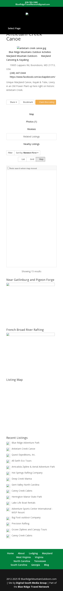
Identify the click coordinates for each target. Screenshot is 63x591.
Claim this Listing (46, 102)
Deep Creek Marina (22, 478)
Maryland (47, 553)
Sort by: (26, 152)
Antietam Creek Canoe (23, 448)
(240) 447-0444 (18, 72)
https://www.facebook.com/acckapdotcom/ (32, 76)
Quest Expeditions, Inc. (23, 454)
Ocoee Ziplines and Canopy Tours (29, 529)
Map (31, 114)
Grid (32, 159)
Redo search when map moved (23, 168)
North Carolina (22, 561)
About (21, 553)
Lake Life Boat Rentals (23, 502)
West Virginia (23, 557)
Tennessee (40, 561)
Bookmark (28, 102)
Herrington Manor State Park (27, 496)
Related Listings (31, 136)
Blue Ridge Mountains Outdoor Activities (29, 52)
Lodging (33, 553)
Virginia (39, 557)
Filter (10, 152)
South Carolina (19, 564)
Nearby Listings (31, 144)
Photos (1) (31, 121)
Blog (46, 564)
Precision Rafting (20, 523)
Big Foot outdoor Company (26, 517)
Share (13, 102)
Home (10, 553)
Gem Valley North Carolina (25, 484)
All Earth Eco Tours (22, 460)
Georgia (35, 564)
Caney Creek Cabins (22, 490)
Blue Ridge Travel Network (33, 586)
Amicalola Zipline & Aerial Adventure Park (33, 466)
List (23, 159)
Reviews (31, 129)
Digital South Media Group (31, 582)
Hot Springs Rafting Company (27, 472)
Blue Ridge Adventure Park (25, 442)
